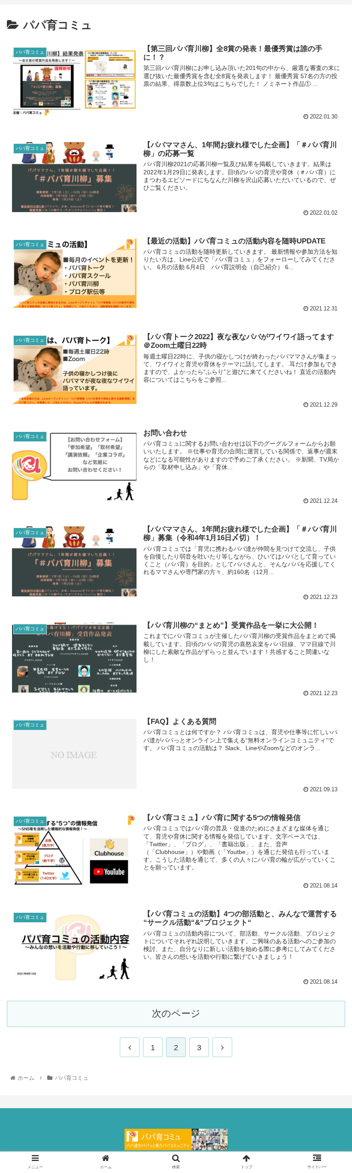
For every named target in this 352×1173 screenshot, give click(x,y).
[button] (325, 869)
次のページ (176, 1013)
